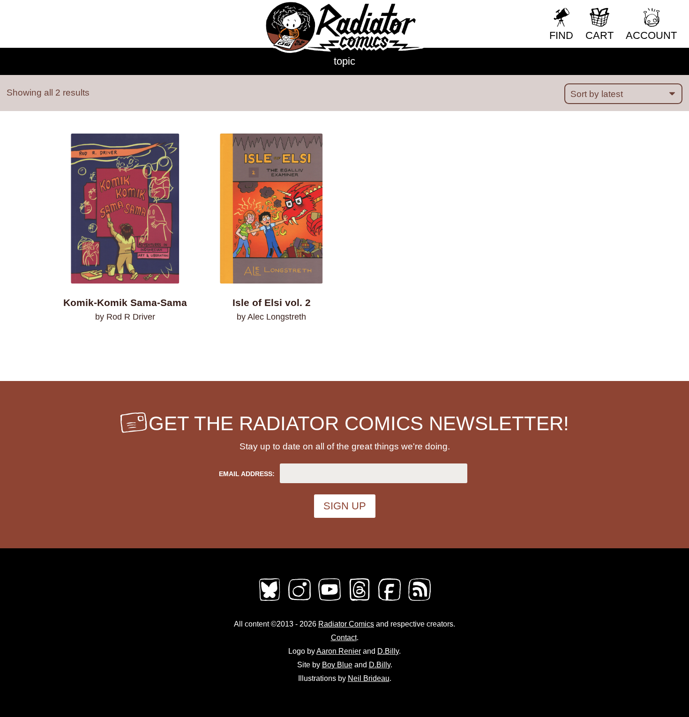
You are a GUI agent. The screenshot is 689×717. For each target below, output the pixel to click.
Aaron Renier (338, 651)
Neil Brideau (368, 678)
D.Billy (388, 651)
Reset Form (510, 13)
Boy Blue (337, 665)
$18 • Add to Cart (125, 341)
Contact (344, 638)
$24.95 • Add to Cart (271, 341)
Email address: (247, 474)
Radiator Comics (346, 624)
